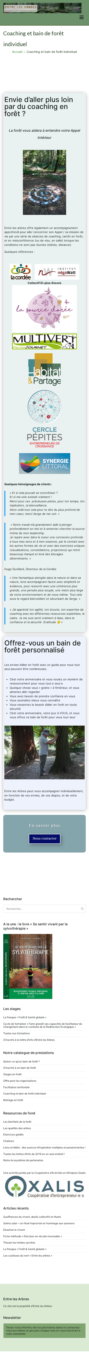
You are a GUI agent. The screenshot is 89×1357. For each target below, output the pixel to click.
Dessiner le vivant (14, 1229)
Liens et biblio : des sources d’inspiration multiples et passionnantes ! (44, 1147)
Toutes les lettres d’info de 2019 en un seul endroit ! (34, 1154)
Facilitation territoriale (16, 1087)
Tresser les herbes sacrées (19, 1242)
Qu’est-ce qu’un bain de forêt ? (21, 1061)
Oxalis (82, 1172)
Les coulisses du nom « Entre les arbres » (27, 1255)
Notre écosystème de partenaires (23, 1160)
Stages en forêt (12, 1074)
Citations (8, 1141)
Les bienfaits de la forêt (17, 1121)
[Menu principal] (81, 18)
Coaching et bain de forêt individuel (24, 1093)
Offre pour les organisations (19, 1080)
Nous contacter (45, 838)
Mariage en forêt (13, 1100)
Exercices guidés (13, 1134)
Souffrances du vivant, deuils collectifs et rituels (32, 1216)
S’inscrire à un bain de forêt (19, 1067)
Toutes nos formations (16, 1033)
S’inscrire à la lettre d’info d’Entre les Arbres (29, 1039)
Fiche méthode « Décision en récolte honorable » (32, 1236)
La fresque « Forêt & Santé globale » (24, 1017)
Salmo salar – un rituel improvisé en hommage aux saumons (39, 1223)
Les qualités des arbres (17, 1128)
